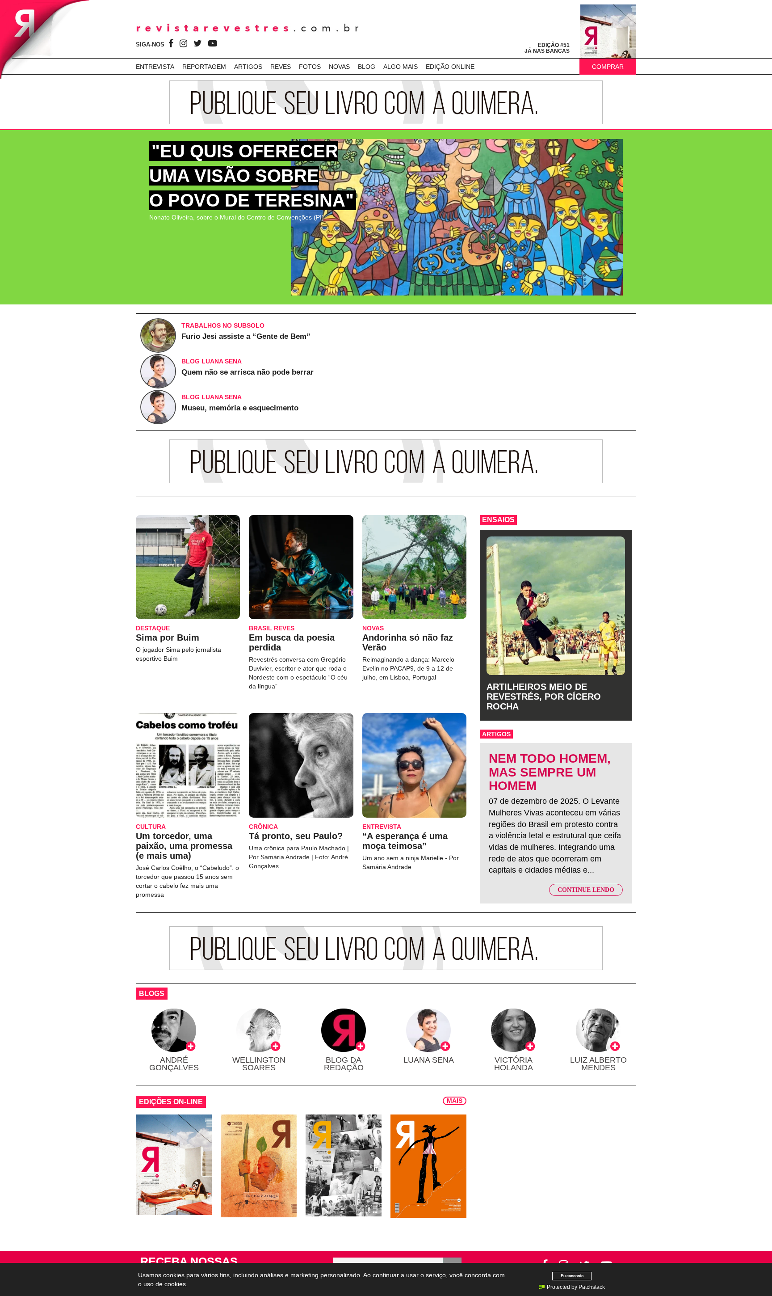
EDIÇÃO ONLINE (450, 66)
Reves (280, 66)
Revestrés (247, 28)
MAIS (454, 1100)
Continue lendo (586, 890)
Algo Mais (400, 66)
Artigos (248, 66)
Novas (339, 66)
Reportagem (204, 66)
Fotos (310, 66)
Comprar (608, 66)
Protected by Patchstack (576, 1287)
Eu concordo (572, 1276)
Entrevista (155, 66)
